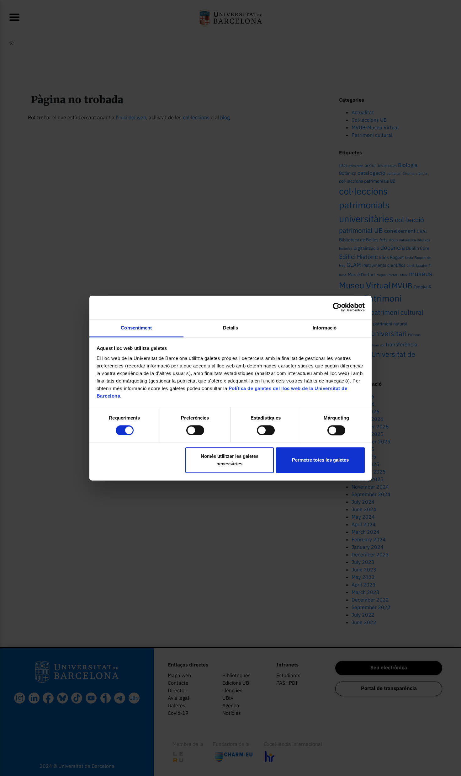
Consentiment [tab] (136, 327)
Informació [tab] (324, 327)
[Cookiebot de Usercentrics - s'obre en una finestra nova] (337, 307)
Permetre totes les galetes (320, 460)
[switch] (195, 430)
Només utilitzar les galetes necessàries (229, 460)
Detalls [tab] (230, 327)
